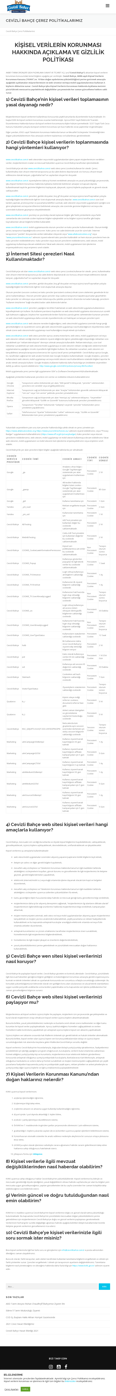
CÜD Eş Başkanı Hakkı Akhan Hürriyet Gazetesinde (30, 1317)
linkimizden (70, 1381)
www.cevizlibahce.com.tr (17, 159)
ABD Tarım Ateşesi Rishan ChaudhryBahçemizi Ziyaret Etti (35, 1303)
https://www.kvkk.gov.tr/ (83, 1265)
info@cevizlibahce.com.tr (73, 1250)
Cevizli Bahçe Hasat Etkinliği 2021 (22, 1330)
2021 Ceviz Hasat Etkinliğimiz (20, 1324)
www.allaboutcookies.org (79, 234)
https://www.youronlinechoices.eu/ (53, 430)
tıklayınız (37, 1154)
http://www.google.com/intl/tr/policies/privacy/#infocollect (66, 366)
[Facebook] (66, 1367)
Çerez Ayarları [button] (11, 1389)
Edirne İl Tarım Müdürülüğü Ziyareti (23, 1310)
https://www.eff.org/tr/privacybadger (59, 434)
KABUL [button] (25, 1389)
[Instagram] (51, 1367)
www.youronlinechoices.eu (19, 237)
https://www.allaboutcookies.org (21, 430)
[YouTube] (59, 1367)
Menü (107, 5)
